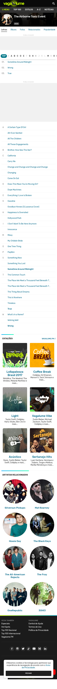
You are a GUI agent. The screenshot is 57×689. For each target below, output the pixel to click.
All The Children (14, 139)
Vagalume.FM (48, 339)
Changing (12, 173)
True (9, 73)
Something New (15, 258)
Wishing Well (13, 320)
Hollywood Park (14, 218)
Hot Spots (5, 627)
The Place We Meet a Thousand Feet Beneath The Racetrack (29, 280)
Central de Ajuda (35, 623)
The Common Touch (16, 275)
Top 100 (17, 9)
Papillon (11, 252)
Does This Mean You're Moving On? (23, 184)
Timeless (11, 303)
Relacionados (34, 30)
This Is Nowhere (15, 297)
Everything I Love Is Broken (20, 195)
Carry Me (11, 161)
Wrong (10, 68)
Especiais (5, 623)
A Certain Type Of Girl (17, 127)
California (12, 156)
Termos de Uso (35, 627)
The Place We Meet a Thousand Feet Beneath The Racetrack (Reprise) (29, 286)
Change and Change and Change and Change (28, 167)
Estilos (29, 9)
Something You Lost (16, 263)
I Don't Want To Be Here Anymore (22, 224)
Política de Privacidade (38, 630)
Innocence (12, 229)
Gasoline (11, 201)
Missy (10, 235)
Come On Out (13, 178)
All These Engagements (18, 144)
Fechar (28, 673)
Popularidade (49, 30)
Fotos (22, 30)
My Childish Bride (15, 241)
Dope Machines (14, 190)
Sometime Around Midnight (19, 62)
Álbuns (13, 30)
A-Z (39, 9)
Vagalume (14, 3)
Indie (16, 24)
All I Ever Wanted (15, 133)
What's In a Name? (16, 314)
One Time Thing (14, 246)
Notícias (49, 9)
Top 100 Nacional (8, 630)
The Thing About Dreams (18, 292)
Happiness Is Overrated (18, 212)
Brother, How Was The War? (20, 150)
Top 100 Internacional (10, 633)
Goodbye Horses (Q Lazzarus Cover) (23, 207)
